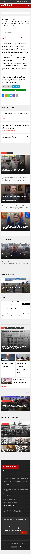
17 (3, 313)
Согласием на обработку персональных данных (14, 528)
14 (19, 311)
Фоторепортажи (7, 274)
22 (24, 313)
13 (15, 311)
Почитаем (5, 423)
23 (28, 313)
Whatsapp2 (14, 90)
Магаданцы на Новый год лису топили (7, 443)
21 (19, 313)
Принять (24, 532)
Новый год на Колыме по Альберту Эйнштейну (22, 443)
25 (7, 315)
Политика (14, 327)
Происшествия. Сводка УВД (9, 32)
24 (3, 315)
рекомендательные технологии (12, 530)
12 (11, 311)
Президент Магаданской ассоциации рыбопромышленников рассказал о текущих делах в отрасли (15, 263)
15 (24, 311)
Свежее (2, 327)
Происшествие (8, 327)
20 (15, 313)
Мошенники (4, 386)
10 (3, 311)
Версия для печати (6, 37)
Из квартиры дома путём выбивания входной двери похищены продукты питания (15, 136)
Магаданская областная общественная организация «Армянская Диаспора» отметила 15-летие (14, 287)
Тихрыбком (24, 244)
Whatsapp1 (6, 90)
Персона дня (6, 240)
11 (7, 311)
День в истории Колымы (18, 331)
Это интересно (20, 327)
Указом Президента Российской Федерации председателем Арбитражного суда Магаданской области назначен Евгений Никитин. (22, 369)
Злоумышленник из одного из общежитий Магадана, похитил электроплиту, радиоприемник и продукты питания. (15, 115)
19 (11, 313)
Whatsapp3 (23, 90)
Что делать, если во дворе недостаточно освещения (7, 365)
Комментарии (10, 152)
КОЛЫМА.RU (7, 5)
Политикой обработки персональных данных (13, 526)
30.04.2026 (5, 244)
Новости (4, 118)
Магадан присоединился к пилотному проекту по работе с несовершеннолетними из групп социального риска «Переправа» (14, 406)
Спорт (16, 156)
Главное (11, 156)
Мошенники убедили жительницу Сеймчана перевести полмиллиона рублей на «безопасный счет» (20, 382)
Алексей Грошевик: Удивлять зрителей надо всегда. (7, 450)
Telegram (16, 86)
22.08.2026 (5, 185)
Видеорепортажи (7, 400)
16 (28, 311)
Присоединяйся (6, 86)
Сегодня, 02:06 (6, 331)
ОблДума (16, 185)
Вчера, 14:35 (5, 156)
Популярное (3, 152)
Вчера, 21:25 (19, 359)
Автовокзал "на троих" (9, 432)
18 (7, 313)
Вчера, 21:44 (4, 359)
